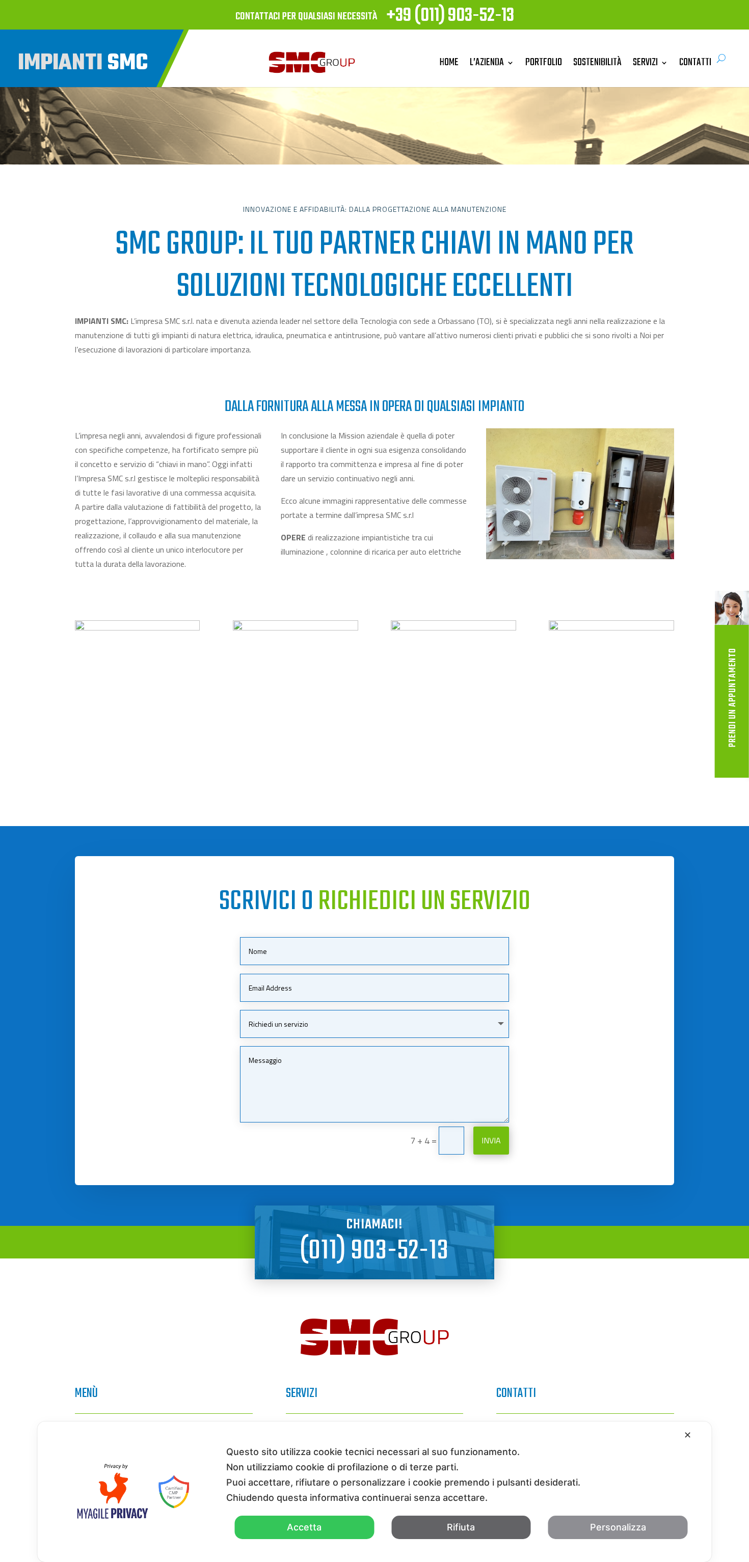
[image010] (295, 627)
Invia (491, 1140)
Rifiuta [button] (461, 1527)
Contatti (695, 62)
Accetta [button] (304, 1527)
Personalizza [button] (618, 1527)
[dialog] (375, 1491)
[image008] (611, 627)
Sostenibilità (597, 62)
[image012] (137, 627)
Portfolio (543, 62)
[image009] (453, 627)
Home (449, 62)
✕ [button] (687, 1435)
